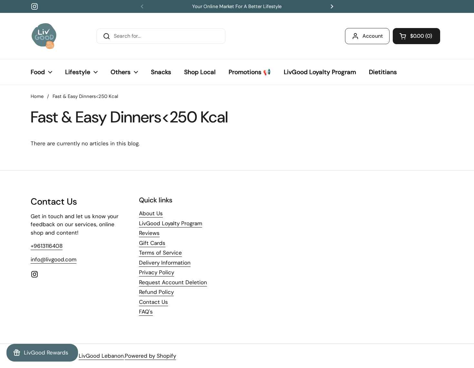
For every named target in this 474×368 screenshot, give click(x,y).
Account (372, 36)
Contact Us (153, 301)
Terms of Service (160, 252)
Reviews (149, 233)
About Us (151, 213)
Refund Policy (156, 291)
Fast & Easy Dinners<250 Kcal (85, 96)
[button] (416, 36)
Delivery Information (165, 262)
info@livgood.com (53, 259)
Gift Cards (152, 243)
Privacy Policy (156, 272)
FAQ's (146, 311)
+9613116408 (47, 245)
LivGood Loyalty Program (170, 223)
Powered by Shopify (150, 355)
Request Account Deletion (173, 282)
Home (37, 96)
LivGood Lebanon (101, 355)
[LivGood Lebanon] (44, 36)
